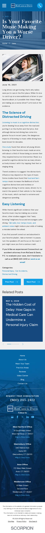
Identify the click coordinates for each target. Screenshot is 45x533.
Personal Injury (8, 271)
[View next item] (23, 344)
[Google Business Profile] (12, 417)
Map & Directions (22, 437)
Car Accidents (21, 271)
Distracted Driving (9, 274)
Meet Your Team (22, 364)
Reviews (22, 371)
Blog (22, 379)
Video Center (22, 375)
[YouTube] (32, 417)
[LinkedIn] (27, 417)
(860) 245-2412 (22, 400)
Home (22, 355)
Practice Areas (22, 367)
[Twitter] (22, 417)
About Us (22, 359)
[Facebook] (17, 417)
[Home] (21, 6)
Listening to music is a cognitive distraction (20, 122)
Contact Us (22, 383)
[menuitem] (11, 521)
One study (6, 147)
